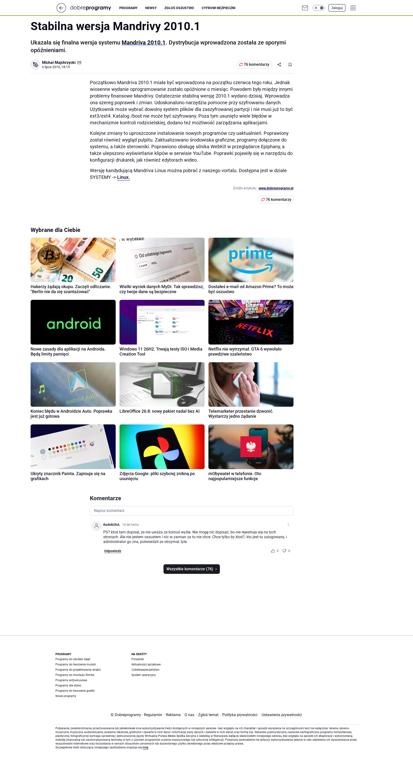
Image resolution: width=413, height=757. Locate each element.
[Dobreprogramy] (94, 7)
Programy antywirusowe (71, 680)
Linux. (123, 177)
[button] (319, 8)
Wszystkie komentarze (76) (189, 569)
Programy (128, 8)
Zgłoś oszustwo (179, 8)
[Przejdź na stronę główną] (61, 11)
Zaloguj (336, 8)
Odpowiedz (112, 551)
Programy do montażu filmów (74, 675)
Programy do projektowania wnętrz (78, 669)
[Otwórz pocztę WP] (305, 8)
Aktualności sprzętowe (146, 664)
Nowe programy (65, 696)
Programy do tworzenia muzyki (75, 664)
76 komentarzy (256, 64)
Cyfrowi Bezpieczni (218, 8)
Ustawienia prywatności (281, 715)
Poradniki (137, 659)
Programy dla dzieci (68, 685)
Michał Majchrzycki (59, 62)
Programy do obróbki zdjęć (72, 659)
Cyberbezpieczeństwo (145, 669)
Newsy (151, 8)
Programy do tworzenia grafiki (75, 690)
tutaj (145, 747)
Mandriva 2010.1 (144, 42)
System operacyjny (143, 675)
